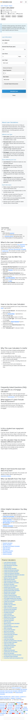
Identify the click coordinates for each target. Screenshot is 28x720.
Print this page (5, 12)
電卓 (22, 713)
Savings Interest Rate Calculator (12, 590)
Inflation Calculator (8, 526)
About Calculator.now (5, 696)
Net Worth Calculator (9, 584)
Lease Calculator (8, 614)
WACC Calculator (8, 628)
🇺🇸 (21, 2)
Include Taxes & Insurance (11, 84)
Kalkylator (12, 710)
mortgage (20, 16)
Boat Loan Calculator (9, 615)
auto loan (10, 249)
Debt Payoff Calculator (9, 579)
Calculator (2, 705)
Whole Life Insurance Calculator (12, 623)
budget (10, 281)
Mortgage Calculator (8, 551)
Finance (10, 5)
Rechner (4, 711)
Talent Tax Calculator (9, 643)
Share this (20, 13)
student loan (5, 251)
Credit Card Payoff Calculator (11, 571)
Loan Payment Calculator (10, 562)
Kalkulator (9, 708)
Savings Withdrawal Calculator (11, 589)
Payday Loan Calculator (9, 593)
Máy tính (26, 710)
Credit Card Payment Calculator (11, 573)
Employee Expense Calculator (11, 626)
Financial (6, 5)
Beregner (18, 702)
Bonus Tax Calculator (9, 653)
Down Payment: (7, 70)
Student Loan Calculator (10, 604)
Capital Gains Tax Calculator (11, 651)
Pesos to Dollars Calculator (10, 642)
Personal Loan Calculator (10, 563)
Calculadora (11, 704)
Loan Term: (5, 53)
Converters (18, 698)
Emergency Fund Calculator (11, 585)
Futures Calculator (8, 637)
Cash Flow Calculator (9, 639)
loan (3, 16)
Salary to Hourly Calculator (10, 607)
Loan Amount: (6, 40)
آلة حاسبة (21, 711)
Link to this (12, 13)
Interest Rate (11, 314)
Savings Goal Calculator (10, 587)
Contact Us (23, 696)
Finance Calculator (7, 552)
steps (2, 308)
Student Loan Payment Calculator (12, 596)
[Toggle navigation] (26, 2)
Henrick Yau (9, 10)
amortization (11, 397)
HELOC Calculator (7, 544)
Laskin (19, 710)
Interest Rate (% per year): (9, 46)
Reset (14, 95)
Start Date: (6, 76)
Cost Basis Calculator (9, 647)
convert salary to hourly (9, 521)
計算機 (10, 713)
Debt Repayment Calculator (11, 565)
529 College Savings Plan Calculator (12, 598)
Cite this (4, 13)
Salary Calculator (7, 519)
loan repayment (21, 244)
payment (12, 233)
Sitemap (13, 698)
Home (2, 5)
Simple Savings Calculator (10, 568)
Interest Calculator (7, 554)
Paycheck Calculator (9, 620)
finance (14, 16)
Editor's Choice (15, 696)
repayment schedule (6, 476)
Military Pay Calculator (9, 650)
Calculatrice (18, 707)
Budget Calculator (8, 603)
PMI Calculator (6, 549)
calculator (8, 16)
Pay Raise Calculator (9, 612)
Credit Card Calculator (8, 516)
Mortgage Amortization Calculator (11, 546)
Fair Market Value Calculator (11, 656)
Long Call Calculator (9, 636)
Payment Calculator (8, 543)
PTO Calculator (7, 625)
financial (23, 246)
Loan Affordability (10, 278)
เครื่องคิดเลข (3, 713)
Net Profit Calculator (9, 631)
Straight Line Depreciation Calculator (13, 640)
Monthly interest (9, 236)
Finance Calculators (16, 687)
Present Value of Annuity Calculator (12, 654)
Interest (10, 270)
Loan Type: (5, 60)
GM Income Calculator (9, 633)
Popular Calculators (5, 698)
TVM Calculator (7, 648)
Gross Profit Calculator (9, 629)
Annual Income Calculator (10, 609)
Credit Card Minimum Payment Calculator (14, 574)
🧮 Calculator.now (6, 2)
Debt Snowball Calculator (10, 581)
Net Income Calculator (9, 611)
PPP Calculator (7, 622)
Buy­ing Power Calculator (10, 592)
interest (3, 19)
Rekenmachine (12, 711)
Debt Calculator (7, 547)
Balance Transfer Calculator (11, 578)
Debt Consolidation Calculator (11, 582)
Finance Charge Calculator (10, 595)
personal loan (17, 249)
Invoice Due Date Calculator (11, 634)
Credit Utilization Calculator (11, 576)
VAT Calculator (6, 522)
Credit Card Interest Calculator (11, 570)
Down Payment (15, 321)
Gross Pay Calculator (9, 618)
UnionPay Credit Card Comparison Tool (13, 658)
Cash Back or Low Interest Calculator (13, 600)
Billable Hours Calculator (10, 617)
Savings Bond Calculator (10, 645)
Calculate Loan (14, 91)
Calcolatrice (3, 704)
